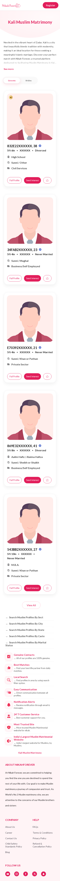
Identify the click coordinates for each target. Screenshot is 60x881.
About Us (10, 826)
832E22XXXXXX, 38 (22, 146)
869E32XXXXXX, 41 (22, 446)
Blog (7, 852)
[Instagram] (16, 874)
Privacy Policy (39, 838)
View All (31, 605)
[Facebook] (25, 874)
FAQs (35, 826)
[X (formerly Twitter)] (34, 874)
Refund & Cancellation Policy (42, 845)
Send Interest (32, 180)
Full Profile (14, 180)
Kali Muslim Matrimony (30, 752)
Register (50, 5)
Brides (29, 80)
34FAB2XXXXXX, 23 (22, 250)
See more (9, 69)
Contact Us (11, 838)
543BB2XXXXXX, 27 (22, 549)
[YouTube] (7, 874)
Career (8, 832)
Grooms (12, 80)
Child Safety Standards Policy (13, 845)
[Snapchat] (43, 874)
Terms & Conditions (43, 832)
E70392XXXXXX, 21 (22, 348)
